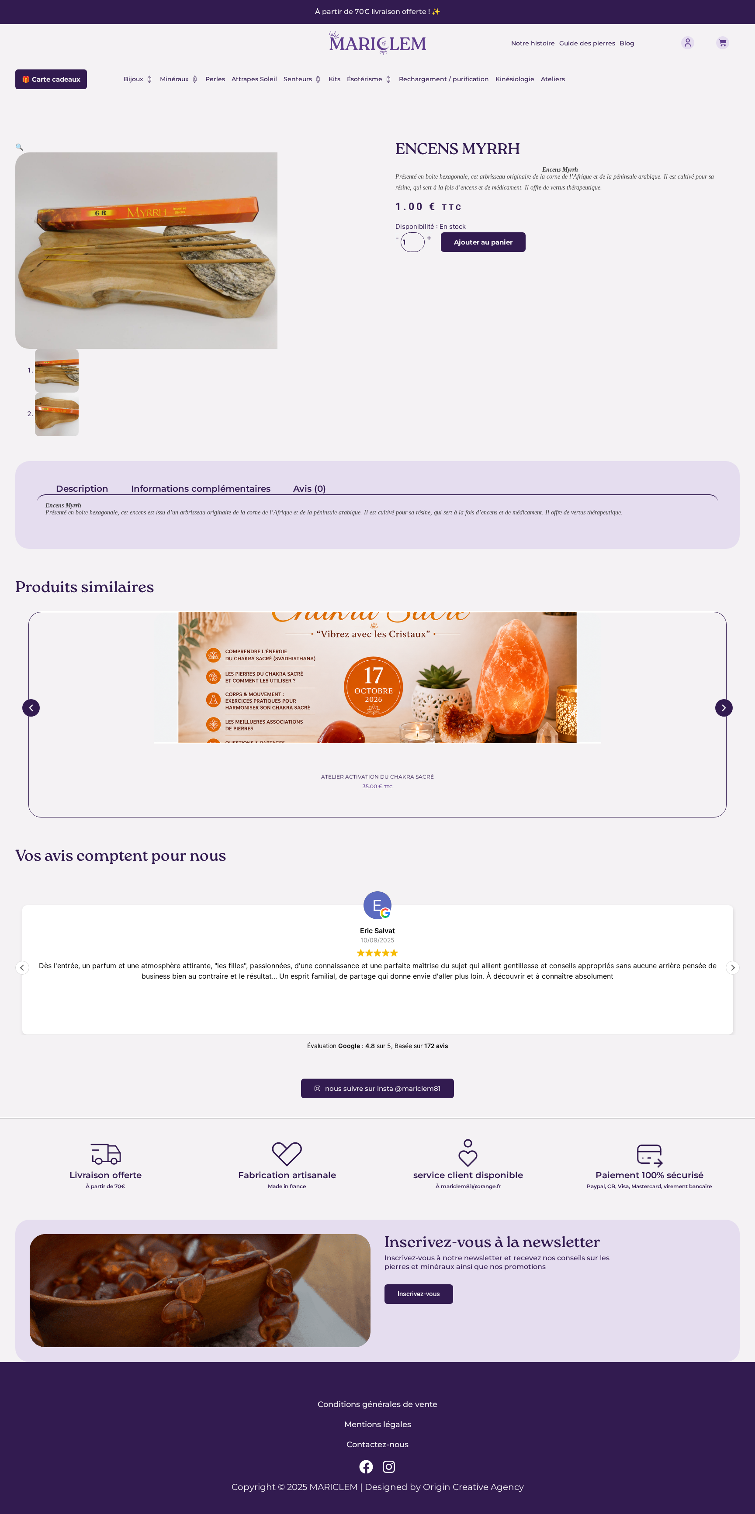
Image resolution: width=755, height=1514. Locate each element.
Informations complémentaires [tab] (200, 488)
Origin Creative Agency (473, 1487)
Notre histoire (533, 43)
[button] (19, 147)
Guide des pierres (587, 43)
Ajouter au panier (483, 242)
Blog (627, 43)
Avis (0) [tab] (309, 488)
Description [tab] (82, 488)
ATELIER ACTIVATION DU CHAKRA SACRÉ (377, 776)
